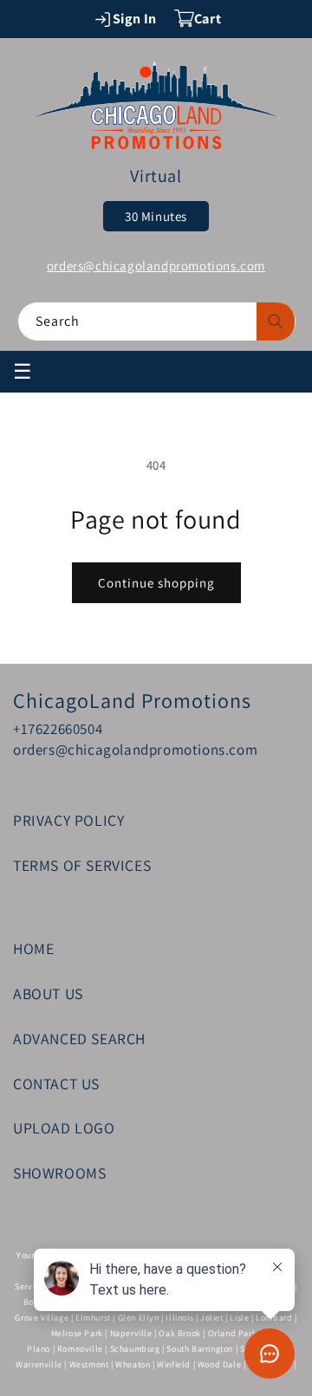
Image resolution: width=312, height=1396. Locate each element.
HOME (33, 948)
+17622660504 (57, 728)
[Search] (276, 321)
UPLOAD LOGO (64, 1128)
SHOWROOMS (59, 1173)
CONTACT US (56, 1084)
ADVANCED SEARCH (79, 1039)
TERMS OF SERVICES (82, 865)
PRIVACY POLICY (68, 820)
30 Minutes (156, 216)
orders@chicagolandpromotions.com (156, 265)
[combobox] (157, 321)
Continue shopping (156, 583)
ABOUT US (48, 993)
